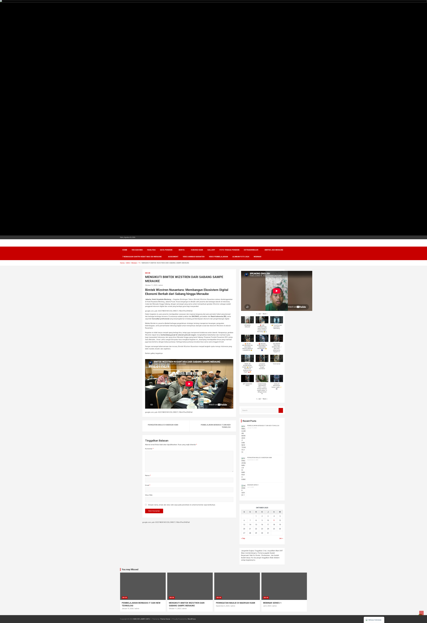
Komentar (149, 449)
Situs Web (148, 495)
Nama (148, 475)
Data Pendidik (166, 250)
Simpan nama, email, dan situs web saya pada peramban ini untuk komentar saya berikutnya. (181, 505)
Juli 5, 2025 (267, 606)
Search (281, 410)
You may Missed (130, 569)
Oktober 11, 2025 (151, 285)
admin (160, 285)
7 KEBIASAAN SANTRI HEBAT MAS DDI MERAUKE (142, 257)
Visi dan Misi (137, 250)
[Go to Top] (421, 613)
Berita (182, 250)
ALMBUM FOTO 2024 (240, 257)
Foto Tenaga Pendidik (229, 250)
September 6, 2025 (222, 606)
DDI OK (147, 273)
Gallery (211, 250)
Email (147, 485)
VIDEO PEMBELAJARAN (218, 257)
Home (124, 250)
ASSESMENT (173, 257)
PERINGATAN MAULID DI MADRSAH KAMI (163, 425)
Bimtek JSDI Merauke (274, 250)
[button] (265, 314)
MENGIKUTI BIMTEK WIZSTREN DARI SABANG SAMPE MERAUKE (186, 604)
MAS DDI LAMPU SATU (141, 619)
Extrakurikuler (251, 250)
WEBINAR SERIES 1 (253, 485)
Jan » (281, 538)
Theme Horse (165, 619)
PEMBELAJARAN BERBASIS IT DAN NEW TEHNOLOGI (216, 426)
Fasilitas (151, 250)
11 (274, 520)
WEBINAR (257, 257)
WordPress (192, 619)
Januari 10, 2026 (127, 608)
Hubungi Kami (197, 250)
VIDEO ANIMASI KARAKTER (193, 257)
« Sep (243, 538)
